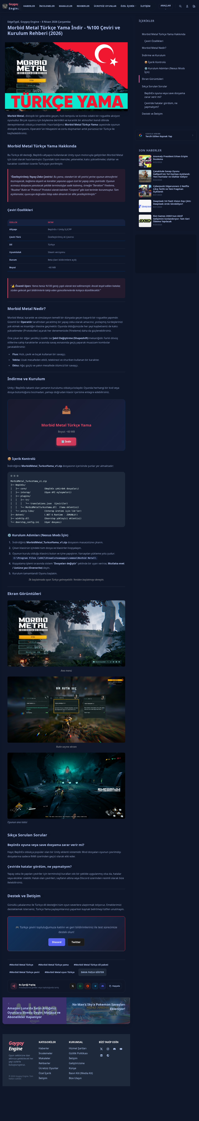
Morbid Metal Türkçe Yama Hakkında (41, 145)
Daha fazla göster (92, 972)
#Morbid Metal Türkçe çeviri (24, 972)
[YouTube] (120, 1048)
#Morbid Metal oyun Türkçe (59, 972)
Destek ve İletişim (24, 895)
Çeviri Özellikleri (20, 210)
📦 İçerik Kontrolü (21, 459)
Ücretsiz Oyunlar (105, 6)
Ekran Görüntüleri (24, 593)
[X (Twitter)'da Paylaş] (73, 986)
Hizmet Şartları (77, 1048)
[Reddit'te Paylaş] (88, 986)
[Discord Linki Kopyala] (103, 986)
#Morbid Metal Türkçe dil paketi (91, 964)
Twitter (76, 942)
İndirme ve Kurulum (26, 378)
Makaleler (65, 6)
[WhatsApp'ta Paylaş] (80, 986)
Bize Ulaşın (75, 1078)
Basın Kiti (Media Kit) (81, 1073)
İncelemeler (47, 6)
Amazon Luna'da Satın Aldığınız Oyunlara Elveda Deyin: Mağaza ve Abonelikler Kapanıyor (33, 1012)
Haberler (29, 6)
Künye (72, 1068)
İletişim (145, 6)
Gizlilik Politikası (78, 1053)
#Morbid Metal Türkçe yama (53, 964)
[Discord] (114, 1048)
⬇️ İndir (66, 441)
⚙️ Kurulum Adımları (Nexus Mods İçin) (37, 535)
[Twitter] (101, 1048)
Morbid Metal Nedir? (26, 308)
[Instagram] (107, 1048)
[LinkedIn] (101, 1055)
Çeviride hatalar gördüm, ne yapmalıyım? (39, 866)
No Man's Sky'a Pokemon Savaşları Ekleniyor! (98, 1006)
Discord (56, 942)
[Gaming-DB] (107, 1055)
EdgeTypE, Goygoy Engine (23, 21)
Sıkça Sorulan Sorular (27, 834)
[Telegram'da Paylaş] (95, 986)
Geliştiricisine (77, 1063)
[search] (180, 6)
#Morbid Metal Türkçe (21, 964)
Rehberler (83, 6)
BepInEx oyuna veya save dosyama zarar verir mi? (45, 845)
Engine (16, 1045)
